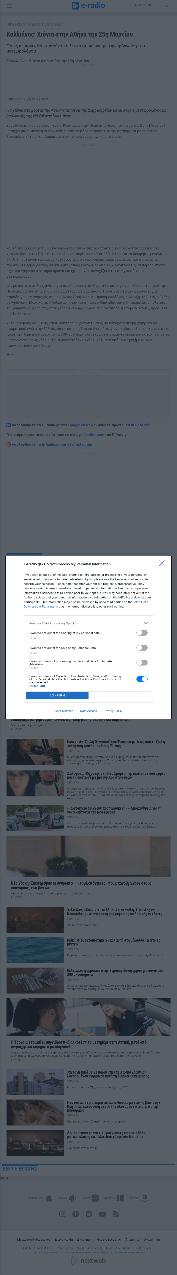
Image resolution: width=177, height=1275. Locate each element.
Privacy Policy (113, 710)
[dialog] (88, 637)
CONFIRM (57, 695)
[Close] (163, 564)
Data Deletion (64, 710)
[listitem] (88, 623)
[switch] (142, 633)
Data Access (88, 710)
